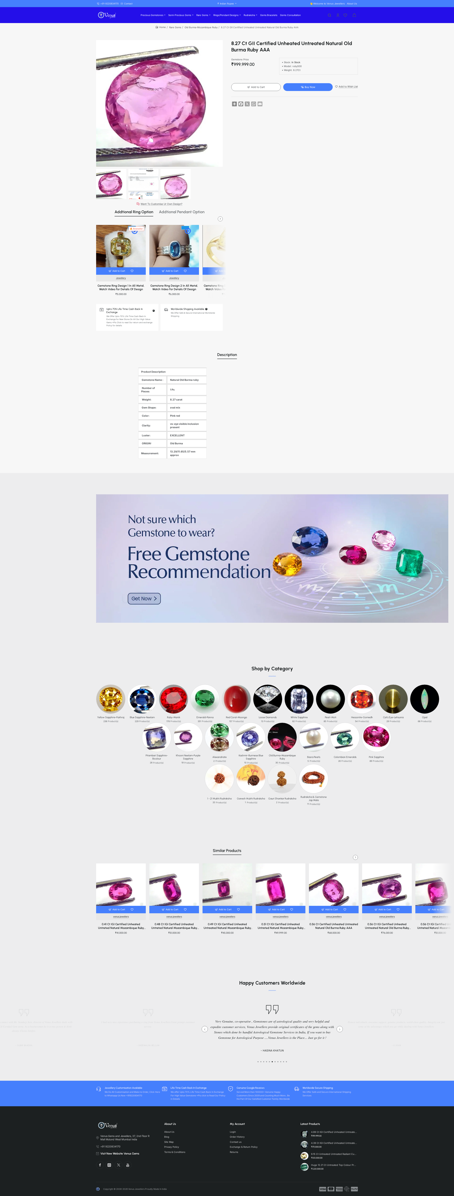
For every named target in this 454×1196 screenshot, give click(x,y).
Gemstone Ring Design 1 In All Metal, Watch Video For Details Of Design (121, 287)
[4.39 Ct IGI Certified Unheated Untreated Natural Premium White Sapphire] (304, 1145)
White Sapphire (299, 717)
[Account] (338, 15)
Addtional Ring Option (134, 211)
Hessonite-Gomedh (362, 717)
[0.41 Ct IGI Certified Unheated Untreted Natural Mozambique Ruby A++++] (121, 888)
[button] (117, 271)
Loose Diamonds (268, 717)
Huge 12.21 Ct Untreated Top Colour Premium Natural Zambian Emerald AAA (334, 1165)
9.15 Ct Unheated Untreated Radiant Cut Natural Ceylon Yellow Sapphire (334, 1154)
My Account (237, 1124)
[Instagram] (109, 1165)
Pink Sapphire (376, 757)
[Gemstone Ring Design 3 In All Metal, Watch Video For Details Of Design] (227, 250)
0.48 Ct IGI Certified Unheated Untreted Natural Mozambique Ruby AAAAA (174, 926)
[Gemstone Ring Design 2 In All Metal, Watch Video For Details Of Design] (174, 250)
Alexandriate (219, 757)
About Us (170, 1124)
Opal (424, 717)
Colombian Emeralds (345, 757)
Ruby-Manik (173, 717)
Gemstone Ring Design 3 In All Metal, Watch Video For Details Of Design (227, 287)
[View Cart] (354, 15)
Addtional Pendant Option (181, 211)
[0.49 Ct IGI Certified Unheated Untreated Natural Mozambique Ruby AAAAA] (227, 888)
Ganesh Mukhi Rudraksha (251, 798)
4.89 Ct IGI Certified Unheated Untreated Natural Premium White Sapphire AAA (334, 1132)
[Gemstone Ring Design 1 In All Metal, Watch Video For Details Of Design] (121, 250)
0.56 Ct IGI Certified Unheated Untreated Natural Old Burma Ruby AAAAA (387, 926)
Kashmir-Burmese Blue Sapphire (251, 757)
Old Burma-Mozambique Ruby (201, 27)
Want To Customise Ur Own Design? (161, 204)
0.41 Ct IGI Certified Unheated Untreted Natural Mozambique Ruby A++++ (121, 926)
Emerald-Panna (205, 717)
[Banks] (347, 1189)
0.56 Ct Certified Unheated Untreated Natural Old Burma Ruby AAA (333, 926)
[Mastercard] (331, 1189)
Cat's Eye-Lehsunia (393, 717)
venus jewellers (121, 916)
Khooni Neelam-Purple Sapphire (188, 757)
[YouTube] (128, 1165)
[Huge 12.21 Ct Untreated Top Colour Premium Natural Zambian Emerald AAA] (304, 1167)
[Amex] (339, 1189)
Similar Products (227, 850)
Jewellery (121, 278)
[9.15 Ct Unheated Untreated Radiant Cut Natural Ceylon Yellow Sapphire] (304, 1156)
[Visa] (322, 1189)
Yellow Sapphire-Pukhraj (110, 717)
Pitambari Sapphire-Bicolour (157, 757)
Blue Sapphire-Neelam (142, 717)
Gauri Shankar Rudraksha (282, 798)
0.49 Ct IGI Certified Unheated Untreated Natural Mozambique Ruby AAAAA (227, 926)
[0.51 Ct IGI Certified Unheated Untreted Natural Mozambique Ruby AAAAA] (280, 888)
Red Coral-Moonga (236, 717)
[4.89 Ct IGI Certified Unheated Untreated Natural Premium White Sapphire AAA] (304, 1134)
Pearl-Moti (330, 717)
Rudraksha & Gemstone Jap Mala (314, 799)
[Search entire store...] (329, 15)
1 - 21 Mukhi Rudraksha (219, 798)
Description (227, 354)
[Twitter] (118, 1165)
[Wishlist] (345, 15)
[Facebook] (100, 1165)
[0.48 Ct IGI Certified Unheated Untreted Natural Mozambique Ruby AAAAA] (174, 888)
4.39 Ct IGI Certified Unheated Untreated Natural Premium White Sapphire (334, 1143)
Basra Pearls (313, 757)
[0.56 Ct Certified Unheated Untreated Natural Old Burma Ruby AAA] (334, 888)
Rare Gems (175, 27)
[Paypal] (354, 1189)
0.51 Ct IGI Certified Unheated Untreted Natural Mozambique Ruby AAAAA (281, 926)
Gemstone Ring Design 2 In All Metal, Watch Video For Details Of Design (174, 287)
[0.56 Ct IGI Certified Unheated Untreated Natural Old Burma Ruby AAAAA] (387, 888)
